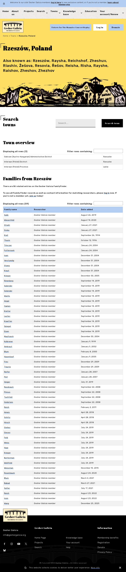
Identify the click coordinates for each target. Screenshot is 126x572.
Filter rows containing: (79, 151)
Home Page (40, 538)
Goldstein (8, 402)
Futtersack (9, 250)
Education (91, 11)
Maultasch (9, 336)
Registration (104, 542)
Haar (6, 448)
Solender (8, 291)
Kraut (6, 271)
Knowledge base (74, 538)
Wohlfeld (8, 463)
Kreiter (7, 311)
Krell (6, 235)
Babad (7, 483)
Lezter (7, 316)
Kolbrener (8, 342)
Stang (7, 266)
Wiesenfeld (9, 220)
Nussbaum (9, 387)
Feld (6, 438)
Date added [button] (87, 210)
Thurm (7, 240)
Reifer (7, 372)
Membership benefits (108, 538)
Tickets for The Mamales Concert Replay (70, 27)
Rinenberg (8, 281)
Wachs (7, 296)
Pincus (7, 392)
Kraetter (8, 321)
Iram (6, 256)
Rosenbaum (9, 473)
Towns (54, 11)
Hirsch (7, 422)
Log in (99, 27)
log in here (56, 2)
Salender (8, 286)
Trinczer (8, 245)
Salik (6, 215)
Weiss (6, 443)
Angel (6, 301)
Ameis (7, 412)
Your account (73, 542)
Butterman (9, 458)
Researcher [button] (40, 210)
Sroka (6, 230)
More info (95, 568)
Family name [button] (10, 210)
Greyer (7, 433)
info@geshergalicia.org (14, 535)
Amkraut (8, 347)
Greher (7, 428)
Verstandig (9, 261)
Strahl (7, 225)
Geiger (7, 382)
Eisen (6, 331)
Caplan (7, 306)
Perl (6, 377)
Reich (6, 407)
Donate (116, 27)
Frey (6, 362)
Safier (7, 488)
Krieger (7, 276)
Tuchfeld (8, 397)
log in (107, 193)
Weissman (8, 468)
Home (5, 11)
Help (68, 547)
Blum (6, 352)
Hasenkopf (9, 357)
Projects (29, 11)
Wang (6, 503)
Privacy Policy (105, 552)
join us (33, 196)
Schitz (7, 417)
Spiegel (7, 326)
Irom (6, 498)
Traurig (7, 367)
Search (41, 11)
